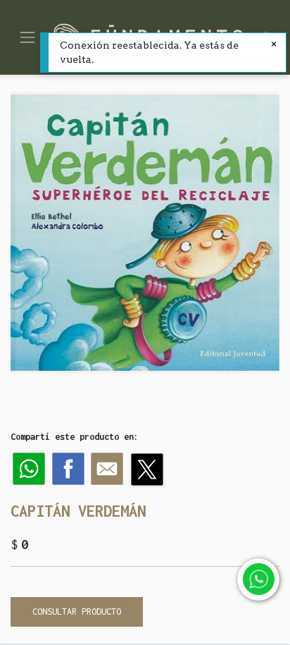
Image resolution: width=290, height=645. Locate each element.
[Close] (274, 45)
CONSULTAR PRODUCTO (76, 611)
